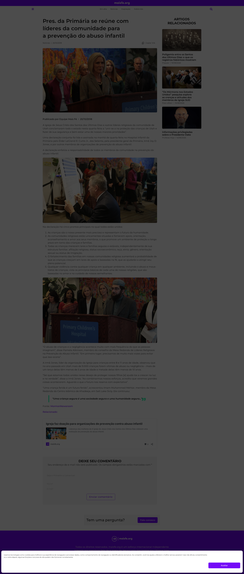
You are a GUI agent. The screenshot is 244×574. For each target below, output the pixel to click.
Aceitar (224, 565)
